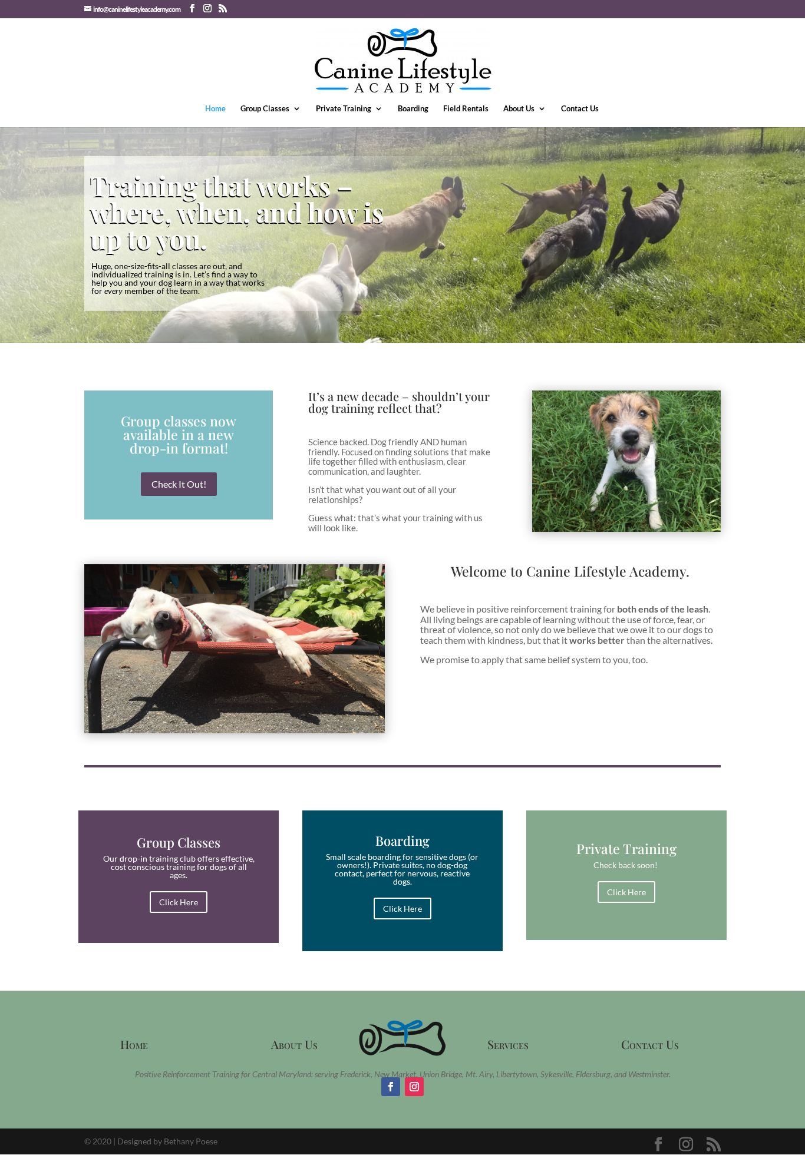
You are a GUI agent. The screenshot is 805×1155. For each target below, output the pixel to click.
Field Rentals (466, 108)
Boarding (413, 108)
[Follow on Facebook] (390, 1086)
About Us (519, 108)
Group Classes (264, 108)
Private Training (343, 108)
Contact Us (580, 108)
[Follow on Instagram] (414, 1086)
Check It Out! (178, 483)
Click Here (178, 902)
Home (215, 108)
